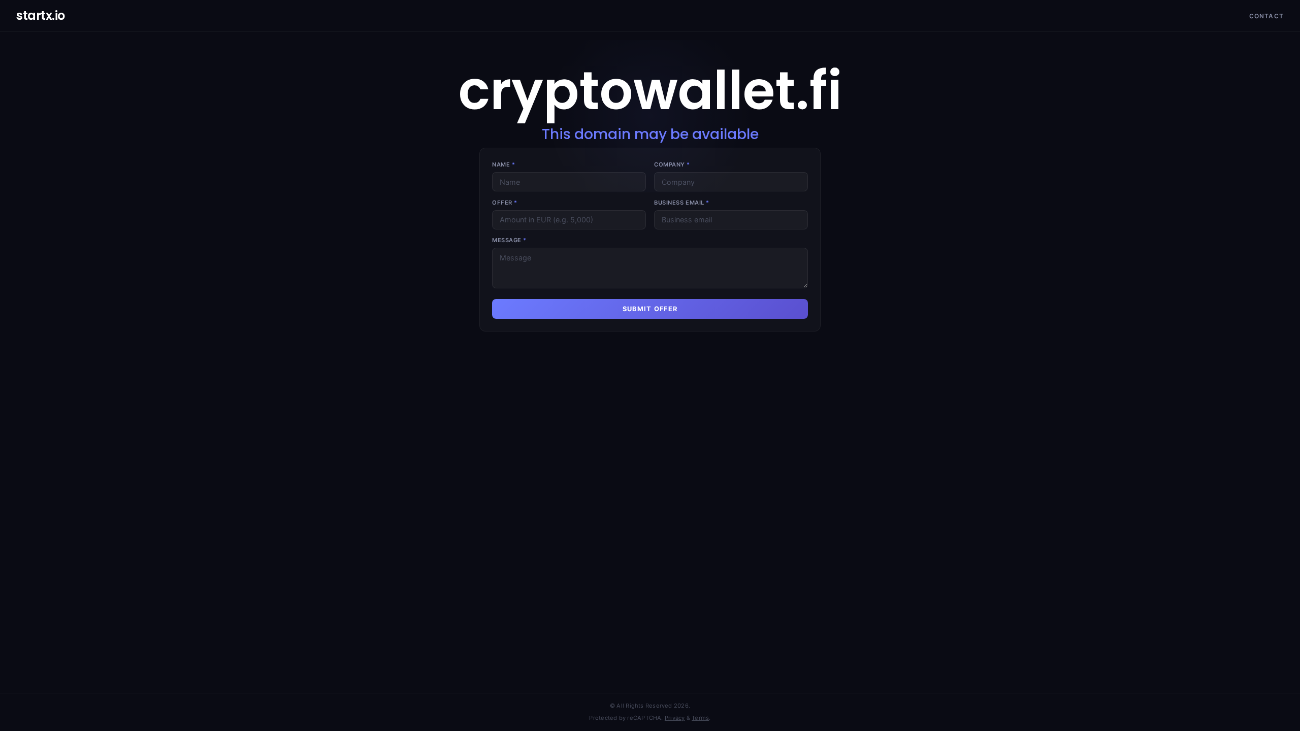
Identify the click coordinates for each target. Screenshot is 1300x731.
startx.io (40, 15)
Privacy (675, 717)
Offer (504, 202)
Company (672, 164)
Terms (700, 717)
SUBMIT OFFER (650, 309)
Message (509, 240)
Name (503, 164)
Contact (1266, 16)
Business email (681, 202)
